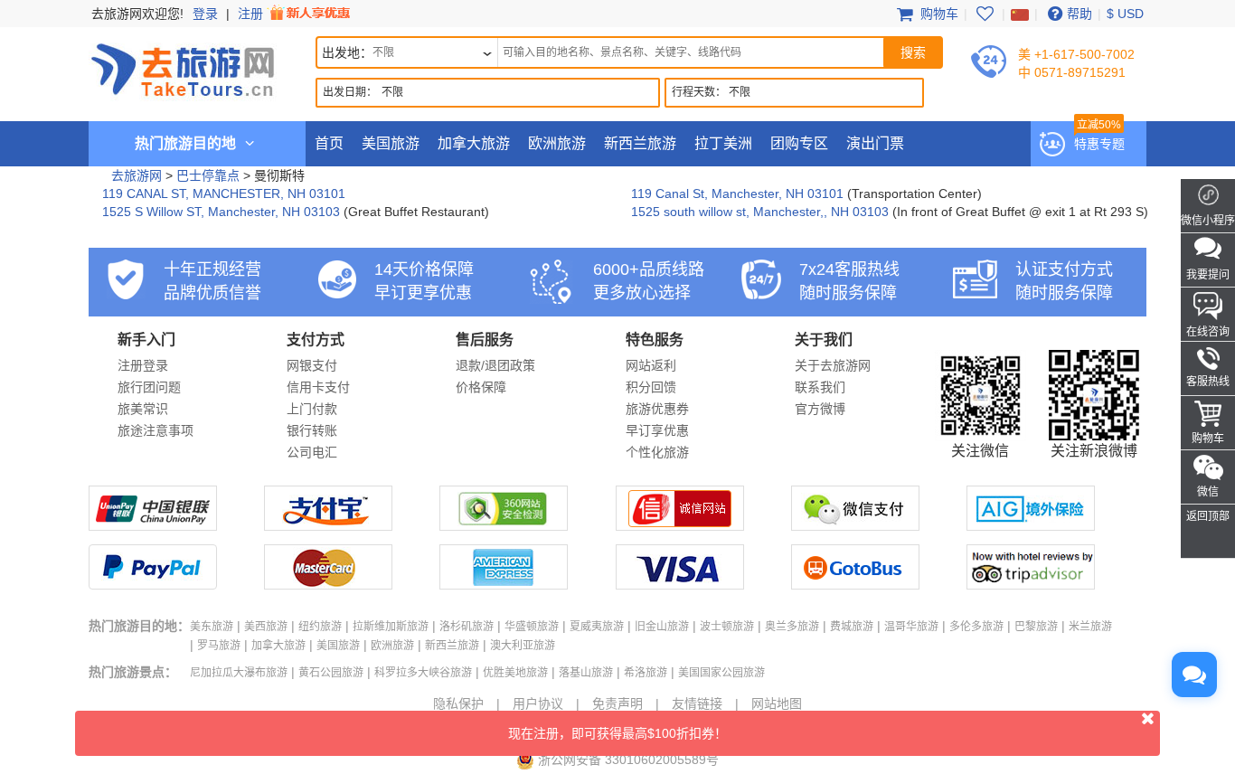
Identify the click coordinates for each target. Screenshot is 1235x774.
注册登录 (143, 365)
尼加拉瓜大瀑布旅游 (239, 672)
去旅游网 (136, 175)
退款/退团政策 (495, 365)
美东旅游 (211, 626)
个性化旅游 (657, 452)
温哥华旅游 (911, 626)
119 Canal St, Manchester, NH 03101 (737, 193)
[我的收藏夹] (984, 13)
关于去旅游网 (833, 365)
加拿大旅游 (474, 143)
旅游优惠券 (657, 408)
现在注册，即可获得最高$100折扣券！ (617, 733)
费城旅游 (851, 626)
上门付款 (312, 408)
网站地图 (776, 703)
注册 (252, 13)
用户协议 (538, 703)
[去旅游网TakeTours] (183, 68)
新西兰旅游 (640, 143)
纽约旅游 (320, 626)
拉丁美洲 (723, 143)
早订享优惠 (657, 430)
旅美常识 (143, 408)
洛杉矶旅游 (466, 626)
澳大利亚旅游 (522, 645)
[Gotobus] (855, 585)
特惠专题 (1099, 144)
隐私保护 (458, 703)
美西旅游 (266, 626)
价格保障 (481, 387)
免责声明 (617, 703)
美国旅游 (391, 143)
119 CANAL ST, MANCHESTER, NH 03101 (223, 193)
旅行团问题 (149, 387)
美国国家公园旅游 (721, 672)
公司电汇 (312, 452)
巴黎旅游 (1036, 626)
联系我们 (820, 387)
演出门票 (875, 143)
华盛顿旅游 (531, 626)
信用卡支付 (318, 387)
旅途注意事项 (155, 430)
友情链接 (697, 703)
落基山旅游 (586, 672)
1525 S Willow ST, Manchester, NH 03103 (221, 211)
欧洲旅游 (557, 143)
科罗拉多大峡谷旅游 (423, 672)
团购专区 (799, 143)
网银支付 (312, 365)
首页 (329, 143)
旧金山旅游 (662, 626)
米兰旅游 (1090, 626)
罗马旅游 (218, 645)
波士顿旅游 (727, 626)
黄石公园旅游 (330, 672)
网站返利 (651, 365)
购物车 (937, 13)
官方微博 (820, 408)
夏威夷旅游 (597, 626)
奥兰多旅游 (792, 626)
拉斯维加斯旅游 (391, 626)
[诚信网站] (680, 526)
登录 (205, 13)
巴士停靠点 (208, 175)
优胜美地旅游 (515, 672)
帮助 (1079, 13)
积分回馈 (651, 387)
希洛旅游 (645, 672)
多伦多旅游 (976, 626)
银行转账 (312, 430)
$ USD (1125, 13)
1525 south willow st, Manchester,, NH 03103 (760, 211)
